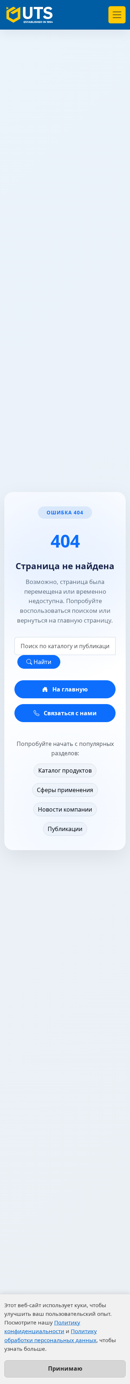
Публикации (65, 829)
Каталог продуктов (65, 770)
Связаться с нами (69, 713)
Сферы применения (65, 790)
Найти (41, 662)
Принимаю (65, 1368)
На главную (69, 689)
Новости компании (65, 809)
